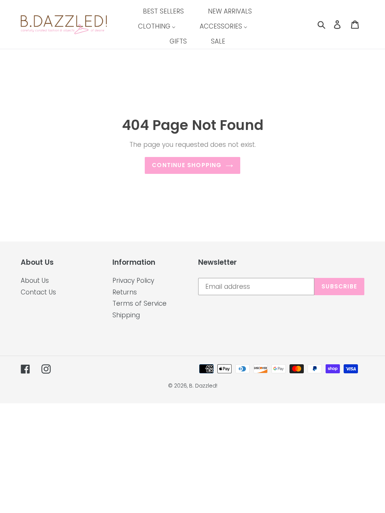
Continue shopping (186, 165)
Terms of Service (139, 303)
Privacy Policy (133, 280)
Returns (124, 292)
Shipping (126, 315)
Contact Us (38, 292)
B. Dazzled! (203, 385)
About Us (35, 280)
